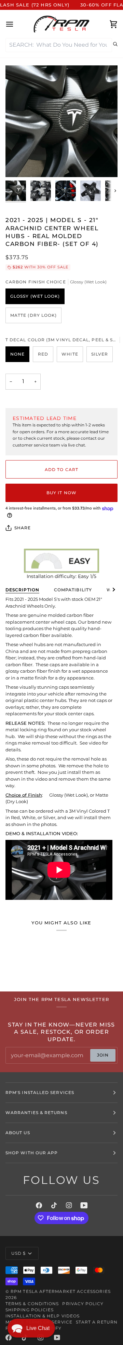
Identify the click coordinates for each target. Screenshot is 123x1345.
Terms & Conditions (32, 1303)
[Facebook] (39, 1205)
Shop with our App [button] (31, 1152)
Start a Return (97, 1322)
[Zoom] (18, 164)
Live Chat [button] (38, 1328)
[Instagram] (69, 1205)
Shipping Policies (29, 1309)
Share (22, 527)
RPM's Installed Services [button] (39, 1092)
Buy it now (61, 492)
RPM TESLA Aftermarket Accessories (61, 1291)
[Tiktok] (54, 1205)
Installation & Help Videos (42, 1315)
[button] (31, 1328)
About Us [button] (17, 1132)
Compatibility (73, 589)
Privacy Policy (83, 1303)
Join (103, 1055)
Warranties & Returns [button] (36, 1112)
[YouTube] (84, 1205)
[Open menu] (15, 24)
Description (22, 589)
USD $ (18, 1253)
